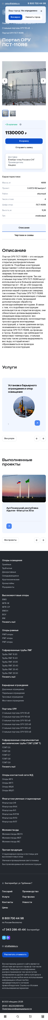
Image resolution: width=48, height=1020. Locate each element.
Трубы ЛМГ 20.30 (10, 662)
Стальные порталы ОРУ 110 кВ (16, 28)
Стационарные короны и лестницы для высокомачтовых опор (20, 855)
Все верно (15, 17)
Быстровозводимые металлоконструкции (21, 864)
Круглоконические (10, 580)
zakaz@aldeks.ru (12, 4)
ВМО (4, 600)
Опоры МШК (8, 787)
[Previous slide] (4, 81)
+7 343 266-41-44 (14, 930)
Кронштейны (8, 583)
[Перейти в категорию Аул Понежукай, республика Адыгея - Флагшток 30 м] (9, 526)
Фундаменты (8, 587)
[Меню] (4, 12)
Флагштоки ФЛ (9, 810)
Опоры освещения (12, 561)
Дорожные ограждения (13, 689)
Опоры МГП (7, 783)
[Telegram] (4, 938)
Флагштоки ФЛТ (9, 822)
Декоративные (9, 572)
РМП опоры (7, 635)
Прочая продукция (12, 850)
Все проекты (10, 540)
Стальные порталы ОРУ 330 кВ (16, 728)
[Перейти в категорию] (37, 423)
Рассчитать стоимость (15, 955)
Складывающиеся (10, 576)
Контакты (7, 902)
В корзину (24, 141)
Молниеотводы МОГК (12, 834)
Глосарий (7, 892)
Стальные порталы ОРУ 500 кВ (16, 732)
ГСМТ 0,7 (6, 755)
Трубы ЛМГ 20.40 (10, 666)
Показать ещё (8, 622)
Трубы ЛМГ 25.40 (10, 669)
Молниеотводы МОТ (11, 838)
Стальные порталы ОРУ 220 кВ (16, 724)
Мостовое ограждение (13, 701)
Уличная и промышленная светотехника (20, 861)
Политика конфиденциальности (17, 1009)
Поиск (18, 1016)
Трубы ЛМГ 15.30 (9, 654)
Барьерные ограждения (15, 685)
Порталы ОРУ (9, 709)
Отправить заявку (24, 148)
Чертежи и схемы (24, 235)
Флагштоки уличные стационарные (21, 799)
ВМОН (5, 611)
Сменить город (32, 17)
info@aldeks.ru (11, 946)
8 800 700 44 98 (37, 4)
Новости (27, 902)
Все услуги (9, 439)
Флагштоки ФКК (9, 807)
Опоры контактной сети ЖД (17, 775)
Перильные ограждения (13, 693)
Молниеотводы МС (11, 842)
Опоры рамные (10, 630)
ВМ (3, 618)
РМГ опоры (7, 638)
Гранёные (6, 565)
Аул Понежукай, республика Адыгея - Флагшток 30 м (22, 509)
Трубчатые (7, 568)
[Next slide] (43, 81)
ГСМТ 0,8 (6, 759)
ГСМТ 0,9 (6, 763)
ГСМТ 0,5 (6, 748)
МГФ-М (5, 603)
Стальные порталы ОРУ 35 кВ (15, 713)
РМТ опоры (7, 642)
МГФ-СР (6, 607)
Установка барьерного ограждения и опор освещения (22, 388)
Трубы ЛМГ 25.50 (10, 673)
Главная (5, 23)
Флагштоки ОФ (9, 803)
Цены (5, 908)
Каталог (5, 1016)
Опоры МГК (7, 779)
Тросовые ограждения (12, 697)
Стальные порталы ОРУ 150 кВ (16, 721)
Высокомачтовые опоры (15, 595)
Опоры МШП (8, 791)
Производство (30, 892)
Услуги (5, 897)
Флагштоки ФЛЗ (9, 818)
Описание (24, 228)
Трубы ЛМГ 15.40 (10, 658)
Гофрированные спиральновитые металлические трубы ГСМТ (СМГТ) (21, 742)
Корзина (30, 1016)
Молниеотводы (10, 830)
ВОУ (4, 615)
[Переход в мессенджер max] (8, 938)
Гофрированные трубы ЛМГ (17, 650)
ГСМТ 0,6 (6, 751)
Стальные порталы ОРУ (24, 23)
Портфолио (28, 897)
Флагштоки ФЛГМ (10, 814)
